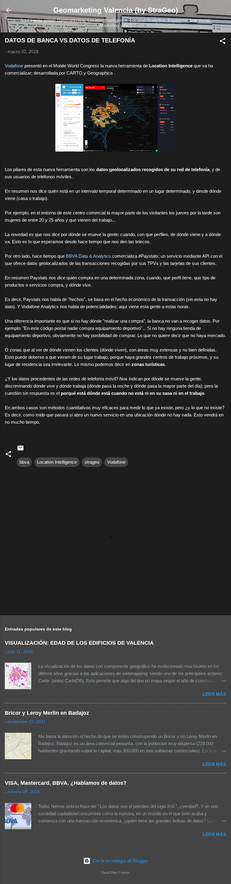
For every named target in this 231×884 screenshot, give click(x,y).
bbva (24, 462)
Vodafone (14, 65)
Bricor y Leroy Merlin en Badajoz (47, 713)
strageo (92, 462)
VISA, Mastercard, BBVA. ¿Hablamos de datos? (66, 783)
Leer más (214, 694)
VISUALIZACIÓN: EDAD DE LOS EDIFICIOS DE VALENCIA (79, 643)
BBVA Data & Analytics (88, 256)
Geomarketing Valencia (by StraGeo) (115, 10)
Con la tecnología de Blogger (119, 860)
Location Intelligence (57, 462)
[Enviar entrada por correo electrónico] (20, 450)
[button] (222, 42)
